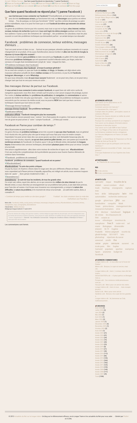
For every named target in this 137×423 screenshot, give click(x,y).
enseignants (117, 188)
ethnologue (107, 220)
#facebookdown (65, 203)
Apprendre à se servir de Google (106, 33)
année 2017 (99, 351)
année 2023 (99, 337)
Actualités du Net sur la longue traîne (27, 416)
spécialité (99, 182)
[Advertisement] (113, 81)
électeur (104, 212)
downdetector (31, 205)
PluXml (125, 416)
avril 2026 (98, 317)
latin (124, 193)
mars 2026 (99, 319)
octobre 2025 (100, 328)
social (26, 203)
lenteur (82, 203)
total (97, 376)
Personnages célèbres (103, 47)
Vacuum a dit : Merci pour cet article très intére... (112, 285)
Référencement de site (103, 51)
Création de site (100, 26)
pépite (105, 243)
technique (36, 203)
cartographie (22, 205)
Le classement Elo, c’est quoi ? (106, 109)
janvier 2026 (99, 321)
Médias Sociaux (17, 1)
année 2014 (99, 358)
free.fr (110, 223)
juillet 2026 (99, 310)
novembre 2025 (100, 326)
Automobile (99, 61)
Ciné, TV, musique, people (104, 49)
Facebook (15, 203)
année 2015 (99, 356)
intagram (51, 203)
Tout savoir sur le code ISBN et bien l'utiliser (111, 127)
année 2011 (99, 365)
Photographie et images (103, 40)
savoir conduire (110, 185)
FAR (131, 193)
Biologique (107, 226)
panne (31, 203)
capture (128, 188)
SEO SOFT (113, 234)
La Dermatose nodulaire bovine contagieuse (111, 132)
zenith (108, 240)
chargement (9, 205)
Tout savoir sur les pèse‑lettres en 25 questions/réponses (108, 103)
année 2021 (99, 342)
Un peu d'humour (101, 36)
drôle (104, 193)
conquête (112, 203)
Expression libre (101, 38)
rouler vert (120, 223)
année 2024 (99, 335)
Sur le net (98, 20)
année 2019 (99, 347)
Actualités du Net (101, 29)
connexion (75, 203)
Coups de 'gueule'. (101, 22)
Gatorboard (115, 212)
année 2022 (99, 340)
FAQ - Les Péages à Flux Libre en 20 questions (111, 130)
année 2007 (99, 374)
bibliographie (114, 193)
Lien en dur (99, 24)
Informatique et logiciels (104, 54)
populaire (109, 249)
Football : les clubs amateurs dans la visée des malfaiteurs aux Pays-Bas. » (71, 197)
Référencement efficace (103, 15)
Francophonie (100, 56)
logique (126, 211)
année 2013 (99, 360)
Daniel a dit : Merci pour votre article (108, 291)
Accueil (7, 1)
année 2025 (99, 333)
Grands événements (102, 45)
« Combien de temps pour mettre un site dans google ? (25, 196)
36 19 (106, 229)
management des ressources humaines (113, 207)
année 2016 (99, 353)
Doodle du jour (100, 42)
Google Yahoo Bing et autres (105, 17)
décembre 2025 (100, 324)
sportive (119, 249)
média (21, 203)
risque (108, 182)
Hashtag (105, 188)
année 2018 (99, 349)
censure (115, 243)
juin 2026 (98, 312)
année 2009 (99, 369)
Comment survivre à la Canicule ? (107, 107)
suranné (125, 243)
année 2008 (99, 372)
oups (15, 205)
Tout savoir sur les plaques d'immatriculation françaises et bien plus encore (111, 124)
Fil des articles (102, 171)
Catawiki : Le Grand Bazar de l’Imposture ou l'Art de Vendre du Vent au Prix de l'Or (113, 140)
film (108, 246)
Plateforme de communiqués (109, 162)
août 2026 (98, 308)
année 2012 (99, 362)
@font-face (108, 200)
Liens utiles (99, 31)
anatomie (107, 251)
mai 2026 (98, 315)
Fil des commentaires (105, 173)
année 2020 (99, 344)
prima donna (108, 206)
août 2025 (98, 331)
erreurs (57, 203)
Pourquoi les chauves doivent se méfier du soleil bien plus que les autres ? (112, 117)
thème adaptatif (112, 231)
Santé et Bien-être (101, 63)
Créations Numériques (103, 13)
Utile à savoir (100, 58)
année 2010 (99, 367)
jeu (117, 200)
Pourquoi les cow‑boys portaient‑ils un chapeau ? (112, 121)
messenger (44, 203)
